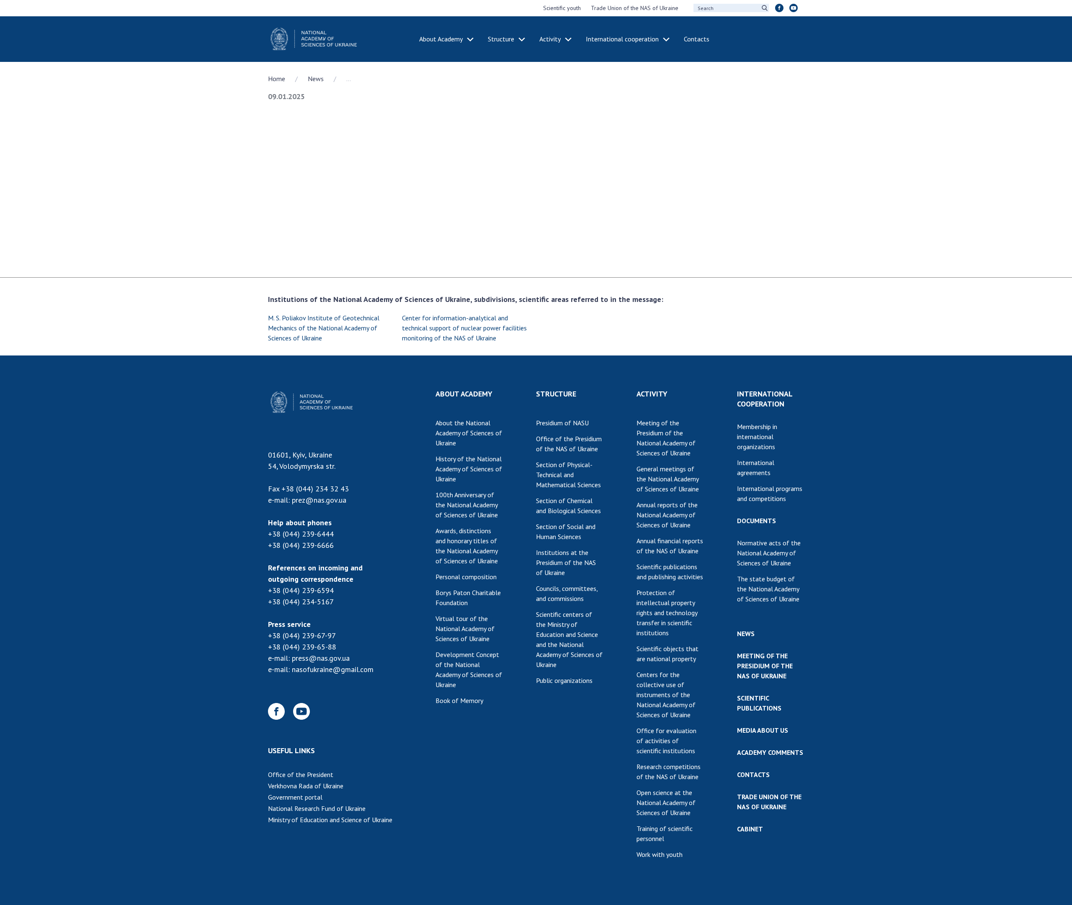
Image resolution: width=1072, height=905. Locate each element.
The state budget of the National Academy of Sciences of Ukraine (768, 589)
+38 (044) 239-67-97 (302, 635)
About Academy (441, 39)
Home (276, 78)
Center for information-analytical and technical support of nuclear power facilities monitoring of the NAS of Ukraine (464, 328)
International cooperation (622, 39)
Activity (550, 39)
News (316, 78)
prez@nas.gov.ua (319, 500)
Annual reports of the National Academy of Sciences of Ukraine (667, 515)
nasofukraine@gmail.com (333, 669)
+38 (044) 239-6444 (301, 534)
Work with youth (659, 854)
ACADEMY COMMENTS (770, 752)
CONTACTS (753, 774)
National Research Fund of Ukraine (317, 808)
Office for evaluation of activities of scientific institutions (666, 740)
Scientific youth (562, 8)
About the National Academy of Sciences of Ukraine (469, 433)
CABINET (750, 829)
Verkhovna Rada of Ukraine (305, 786)
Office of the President (300, 774)
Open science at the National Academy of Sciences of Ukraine (666, 802)
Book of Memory (459, 700)
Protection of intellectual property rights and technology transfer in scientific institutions (667, 612)
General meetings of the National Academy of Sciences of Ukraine (667, 479)
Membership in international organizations (757, 436)
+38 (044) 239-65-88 (302, 647)
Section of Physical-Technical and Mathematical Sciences (568, 474)
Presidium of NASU (562, 423)
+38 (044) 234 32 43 (315, 488)
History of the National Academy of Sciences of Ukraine (469, 469)
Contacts (696, 39)
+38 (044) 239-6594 (301, 590)
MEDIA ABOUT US (762, 730)
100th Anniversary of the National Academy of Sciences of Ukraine (467, 505)
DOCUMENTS (756, 520)
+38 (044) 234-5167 (301, 601)
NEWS (746, 633)
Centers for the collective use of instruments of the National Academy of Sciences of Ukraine (666, 694)
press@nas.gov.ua (321, 658)
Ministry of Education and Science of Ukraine (330, 820)
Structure (501, 39)
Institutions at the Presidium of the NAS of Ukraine (566, 562)
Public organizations (564, 680)
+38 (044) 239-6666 (301, 545)
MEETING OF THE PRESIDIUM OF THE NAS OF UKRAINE (765, 666)
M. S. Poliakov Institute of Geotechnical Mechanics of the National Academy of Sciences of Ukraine (323, 328)
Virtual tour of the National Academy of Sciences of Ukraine (465, 628)
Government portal (295, 797)
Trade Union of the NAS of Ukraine (634, 8)
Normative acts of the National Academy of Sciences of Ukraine (769, 553)
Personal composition (466, 577)
